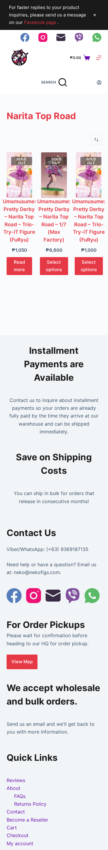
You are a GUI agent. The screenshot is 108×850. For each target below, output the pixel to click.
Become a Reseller (27, 820)
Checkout (17, 835)
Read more (19, 265)
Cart (12, 828)
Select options (54, 265)
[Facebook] (24, 37)
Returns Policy (30, 804)
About (13, 788)
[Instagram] (42, 37)
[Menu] (98, 57)
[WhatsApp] (96, 37)
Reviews (16, 780)
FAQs (20, 796)
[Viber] (78, 37)
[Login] (99, 82)
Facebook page (41, 22)
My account (20, 843)
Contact (16, 812)
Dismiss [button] (94, 14)
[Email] (60, 37)
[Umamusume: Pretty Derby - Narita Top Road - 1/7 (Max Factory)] (54, 175)
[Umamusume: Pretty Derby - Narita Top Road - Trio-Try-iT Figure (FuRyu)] (19, 175)
